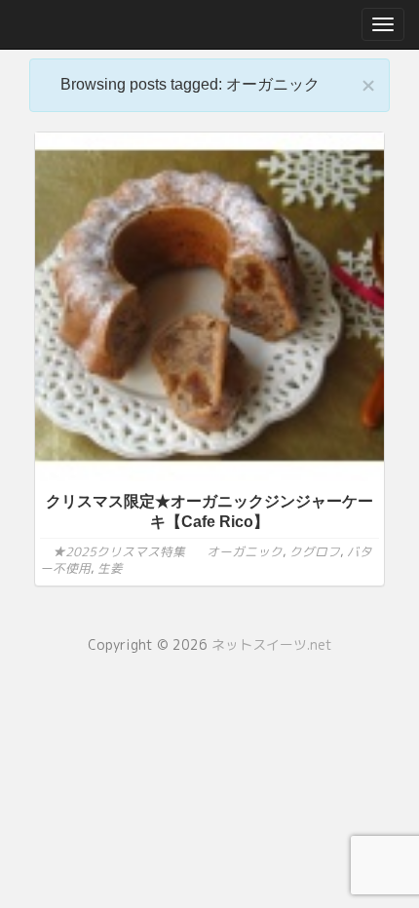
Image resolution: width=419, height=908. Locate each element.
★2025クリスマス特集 (119, 551)
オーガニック (245, 551)
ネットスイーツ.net (271, 644)
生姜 (110, 568)
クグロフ (314, 551)
